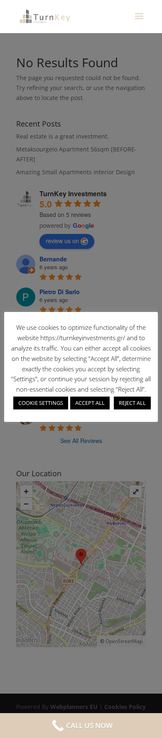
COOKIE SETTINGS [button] (40, 403)
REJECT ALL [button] (132, 403)
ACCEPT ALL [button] (90, 403)
